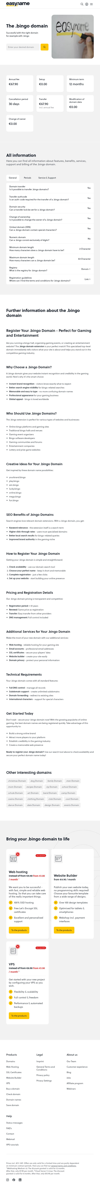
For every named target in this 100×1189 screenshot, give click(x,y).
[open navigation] (91, 4)
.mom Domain (15, 786)
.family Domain (54, 780)
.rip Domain (51, 786)
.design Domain (52, 805)
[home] (18, 4)
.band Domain (50, 792)
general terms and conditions (63, 1165)
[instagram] (7, 1180)
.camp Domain (68, 792)
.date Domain (33, 805)
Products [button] (11, 1054)
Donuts (85, 269)
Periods (27, 177)
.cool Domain (71, 798)
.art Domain (33, 792)
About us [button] (72, 1054)
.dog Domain (36, 780)
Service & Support (47, 177)
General (13, 177)
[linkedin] (20, 1180)
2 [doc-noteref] (18, 971)
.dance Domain (15, 805)
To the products (19, 930)
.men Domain (72, 780)
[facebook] (13, 1180)
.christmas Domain (17, 780)
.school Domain (69, 786)
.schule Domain (15, 792)
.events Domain (71, 805)
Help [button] (9, 1116)
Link (87, 279)
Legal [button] (39, 1054)
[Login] (86, 4)
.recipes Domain (34, 786)
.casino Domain (15, 798)
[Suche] (82, 4)
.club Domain (54, 798)
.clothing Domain (35, 798)
